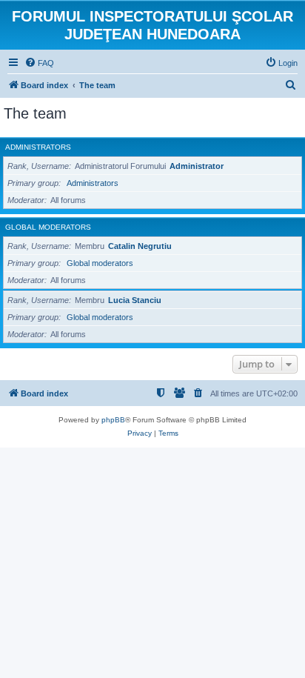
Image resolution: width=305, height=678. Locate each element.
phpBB (113, 420)
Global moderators (48, 227)
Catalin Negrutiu (140, 246)
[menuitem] (39, 63)
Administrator (197, 166)
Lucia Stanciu (134, 300)
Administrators (38, 147)
